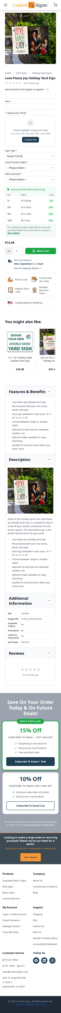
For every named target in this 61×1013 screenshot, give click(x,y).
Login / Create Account (14, 914)
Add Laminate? (13, 173)
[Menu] (6, 5)
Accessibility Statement (45, 944)
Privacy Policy (48, 824)
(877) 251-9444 (10, 959)
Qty (9, 250)
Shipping (38, 914)
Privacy (42, 1004)
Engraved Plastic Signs (14, 880)
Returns (37, 932)
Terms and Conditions (30, 824)
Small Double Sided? (16, 162)
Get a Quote (30, 857)
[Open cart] (55, 5)
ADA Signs (8, 886)
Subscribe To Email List (30, 805)
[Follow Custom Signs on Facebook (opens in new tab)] (36, 960)
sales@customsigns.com (15, 971)
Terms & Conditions (25, 1004)
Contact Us (38, 926)
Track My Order (11, 932)
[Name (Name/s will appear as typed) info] (47, 89)
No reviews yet (31, 83)
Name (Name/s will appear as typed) (25, 89)
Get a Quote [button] (14, 233)
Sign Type (11, 150)
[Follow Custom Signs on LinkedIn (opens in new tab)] (44, 960)
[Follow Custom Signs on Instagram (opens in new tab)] (52, 960)
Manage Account (11, 926)
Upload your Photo (15, 112)
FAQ (35, 920)
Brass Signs (9, 892)
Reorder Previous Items (45, 938)
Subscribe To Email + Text (30, 761)
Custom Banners (11, 898)
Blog (35, 892)
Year (8, 101)
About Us (38, 880)
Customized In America (45, 886)
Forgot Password (11, 920)
